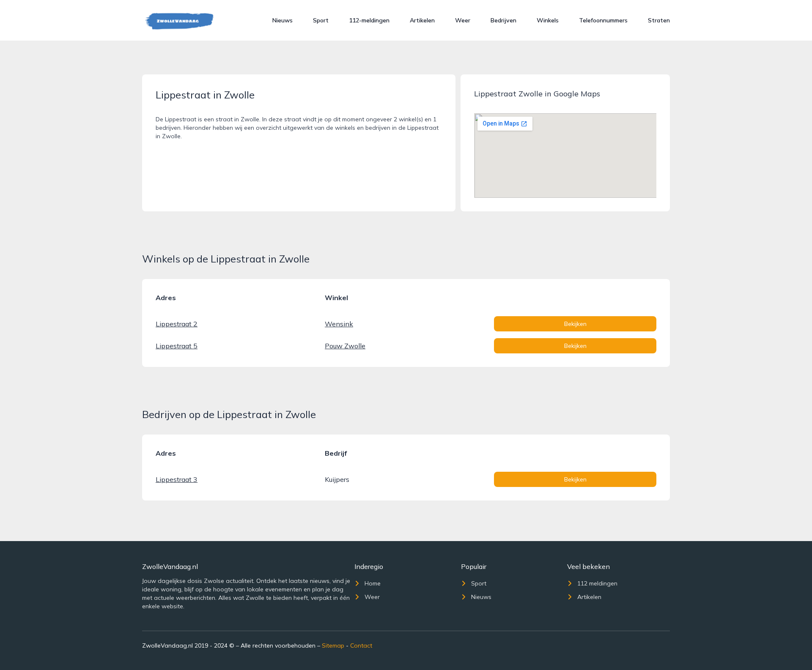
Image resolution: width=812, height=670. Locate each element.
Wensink (339, 324)
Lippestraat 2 (177, 324)
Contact (361, 645)
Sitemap (333, 645)
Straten (659, 20)
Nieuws (282, 20)
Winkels (548, 20)
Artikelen (422, 20)
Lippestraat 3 (177, 479)
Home (373, 583)
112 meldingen (597, 583)
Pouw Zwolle (345, 346)
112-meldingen (369, 20)
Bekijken (575, 324)
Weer (462, 20)
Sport (321, 20)
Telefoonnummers (603, 20)
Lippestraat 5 (177, 346)
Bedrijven (503, 20)
